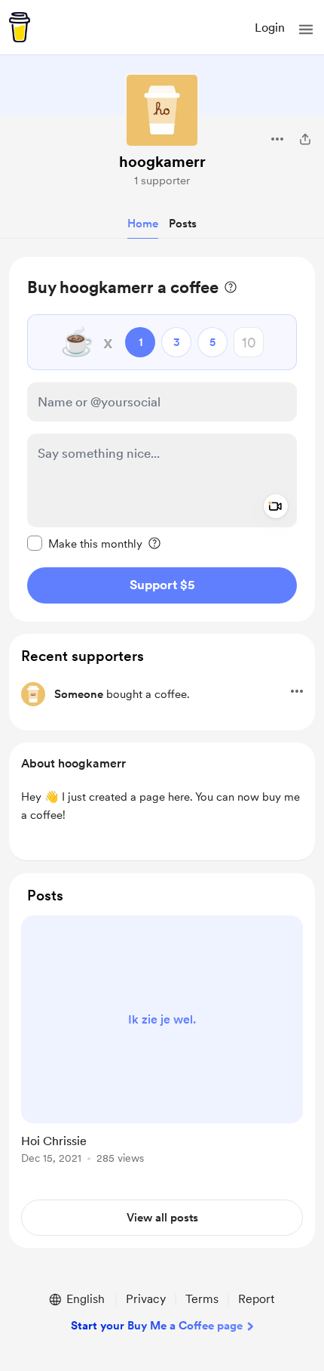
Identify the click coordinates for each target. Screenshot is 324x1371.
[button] (306, 29)
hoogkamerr (162, 162)
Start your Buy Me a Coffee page (157, 1325)
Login (270, 27)
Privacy (146, 1299)
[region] (162, 439)
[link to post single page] (162, 1042)
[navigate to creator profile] (162, 110)
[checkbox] (84, 543)
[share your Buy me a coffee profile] (305, 139)
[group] (162, 1048)
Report (256, 1299)
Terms (202, 1299)
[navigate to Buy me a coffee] (19, 27)
